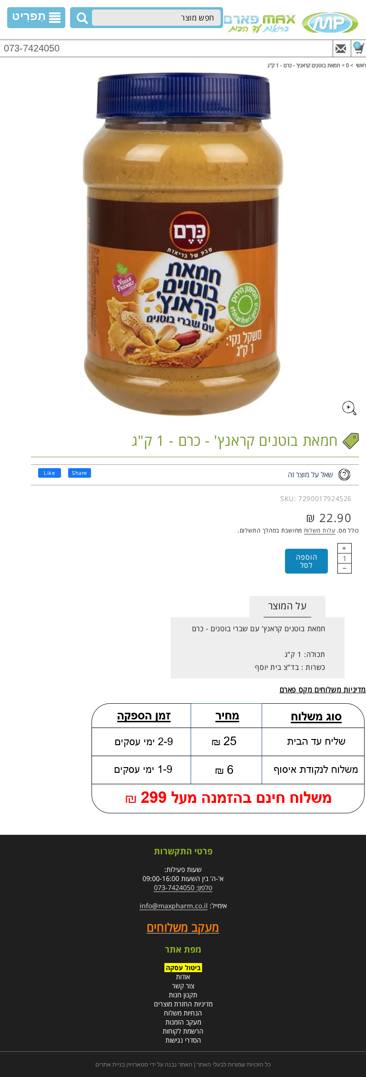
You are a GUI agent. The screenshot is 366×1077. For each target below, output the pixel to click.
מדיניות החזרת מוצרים (183, 1003)
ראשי (361, 65)
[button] (36, 17)
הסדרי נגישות (183, 1040)
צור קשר (183, 985)
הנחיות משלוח (183, 1012)
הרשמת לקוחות (183, 1031)
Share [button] (79, 472)
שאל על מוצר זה (310, 474)
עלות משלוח (320, 530)
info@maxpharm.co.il (174, 905)
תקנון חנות (183, 994)
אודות (183, 976)
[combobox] (156, 18)
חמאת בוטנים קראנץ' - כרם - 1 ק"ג (303, 65)
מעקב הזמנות (183, 1021)
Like (49, 472)
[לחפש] (81, 18)
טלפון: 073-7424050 (183, 887)
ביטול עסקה (183, 967)
